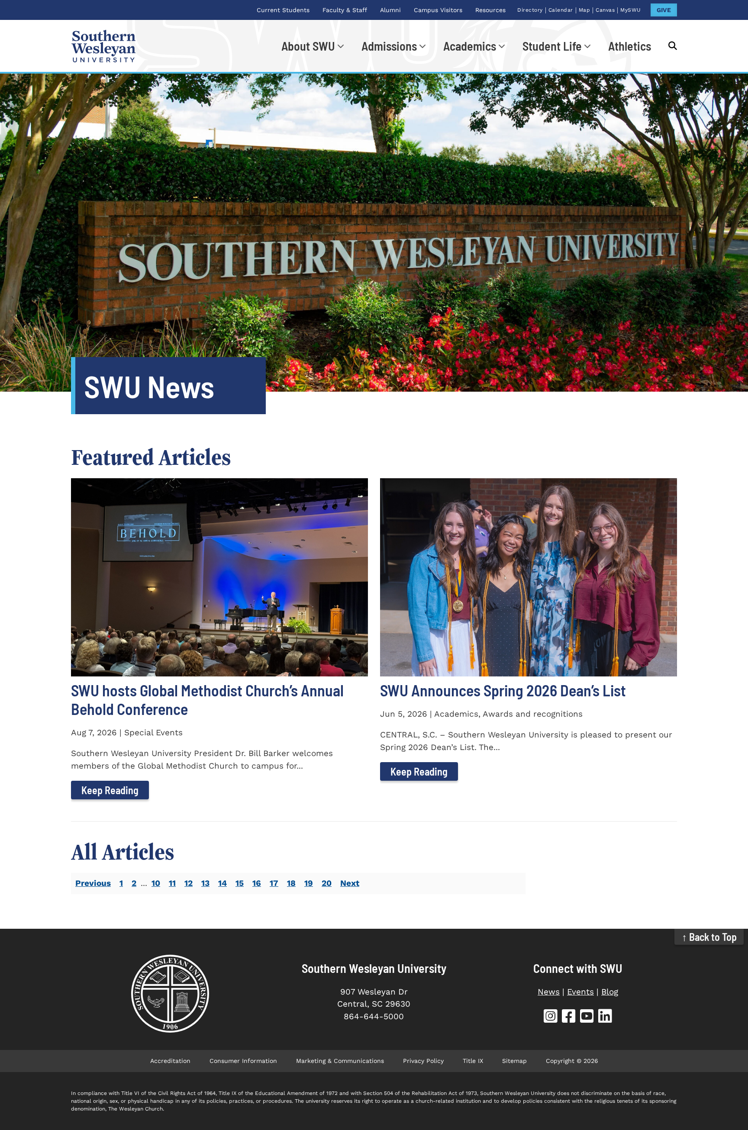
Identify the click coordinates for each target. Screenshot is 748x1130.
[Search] (668, 46)
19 (308, 883)
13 (205, 883)
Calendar (560, 10)
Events (580, 992)
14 (222, 883)
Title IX (473, 1060)
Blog (609, 992)
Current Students (283, 9)
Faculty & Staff (344, 9)
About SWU (308, 46)
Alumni (390, 9)
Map (584, 10)
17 (274, 883)
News (549, 992)
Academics (469, 46)
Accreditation (170, 1060)
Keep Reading (110, 790)
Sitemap (514, 1060)
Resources (490, 9)
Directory (530, 10)
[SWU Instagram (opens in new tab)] (551, 1017)
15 (239, 883)
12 (188, 883)
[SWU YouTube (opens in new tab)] (587, 1017)
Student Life (552, 46)
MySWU (630, 10)
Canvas (605, 10)
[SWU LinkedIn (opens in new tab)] (605, 1017)
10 (156, 883)
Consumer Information (243, 1060)
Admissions (389, 46)
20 (327, 883)
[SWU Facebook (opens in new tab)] (569, 1017)
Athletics (629, 46)
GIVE (664, 9)
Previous (93, 883)
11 (172, 883)
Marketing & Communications (340, 1060)
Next (349, 883)
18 (291, 883)
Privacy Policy (423, 1060)
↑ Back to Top (709, 936)
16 (256, 883)
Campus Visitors (438, 9)
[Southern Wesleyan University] (170, 994)
